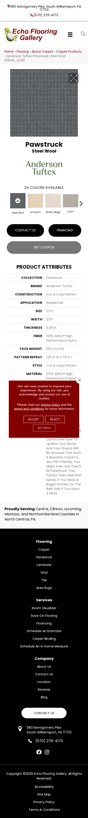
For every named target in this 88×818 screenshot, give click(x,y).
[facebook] (39, 752)
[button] (44, 713)
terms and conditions (29, 408)
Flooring (23, 52)
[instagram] (47, 752)
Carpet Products (69, 52)
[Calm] (70, 200)
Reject (55, 419)
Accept (33, 419)
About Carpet (42, 52)
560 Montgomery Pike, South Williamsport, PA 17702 (45, 8)
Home (9, 52)
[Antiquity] (35, 201)
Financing (65, 230)
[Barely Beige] (53, 201)
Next (81, 201)
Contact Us (25, 230)
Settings (44, 428)
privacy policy (50, 404)
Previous (6, 201)
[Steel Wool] (18, 201)
